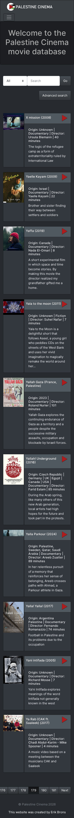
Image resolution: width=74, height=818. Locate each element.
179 (33, 790)
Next (64, 790)
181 (54, 790)
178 (23, 790)
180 (43, 790)
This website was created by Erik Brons (37, 812)
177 (13, 790)
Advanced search (54, 95)
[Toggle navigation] (9, 17)
